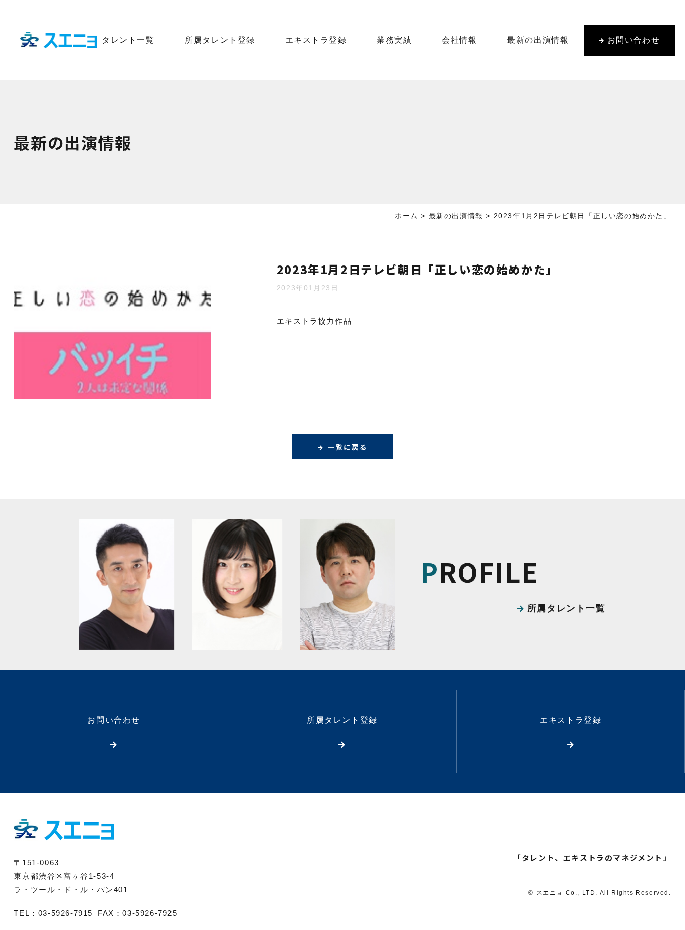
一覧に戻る (347, 447)
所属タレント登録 (220, 40)
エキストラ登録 (316, 40)
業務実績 (394, 40)
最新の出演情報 (538, 40)
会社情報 (459, 40)
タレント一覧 (128, 40)
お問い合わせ (633, 40)
